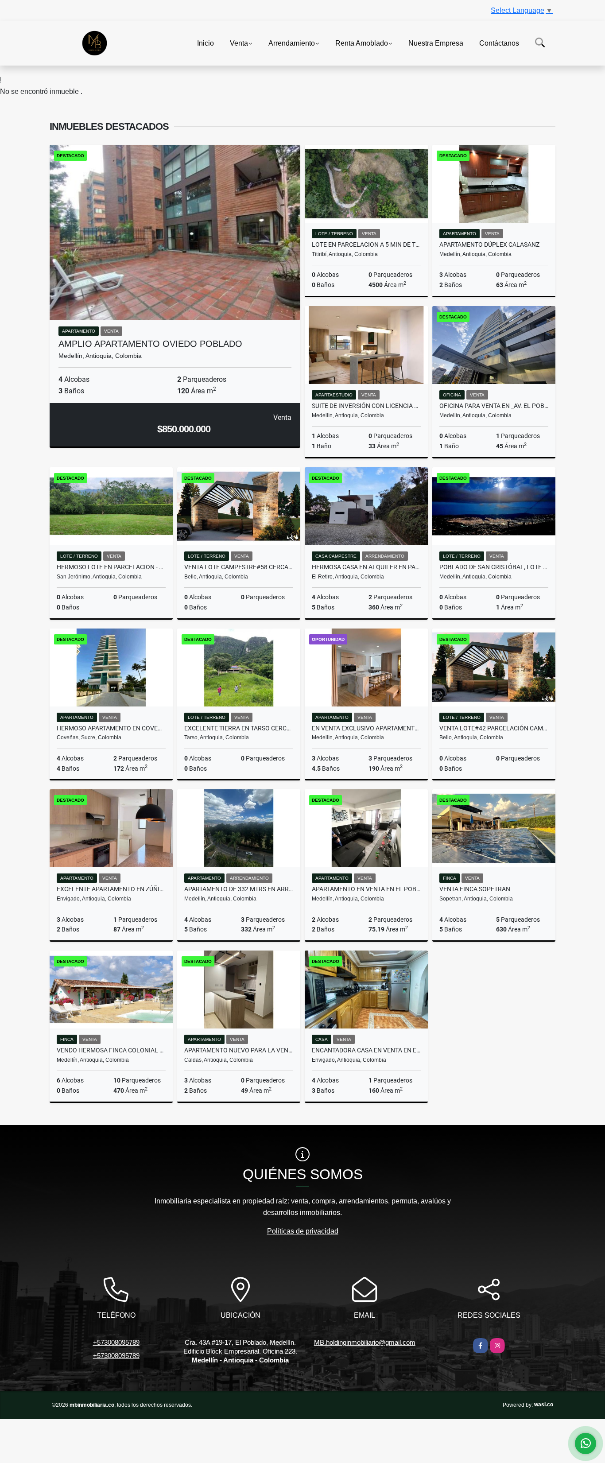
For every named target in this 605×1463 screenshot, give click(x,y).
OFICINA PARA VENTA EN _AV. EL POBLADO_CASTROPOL (493, 405)
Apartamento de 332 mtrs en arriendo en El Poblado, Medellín (238, 889)
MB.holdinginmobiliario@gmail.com (364, 1342)
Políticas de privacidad (302, 1231)
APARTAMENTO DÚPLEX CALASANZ (489, 244)
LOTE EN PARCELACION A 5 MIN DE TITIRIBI (366, 244)
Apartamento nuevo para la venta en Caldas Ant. (238, 1050)
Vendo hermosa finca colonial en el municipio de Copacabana (111, 1050)
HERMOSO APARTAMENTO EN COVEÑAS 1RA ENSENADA (111, 728)
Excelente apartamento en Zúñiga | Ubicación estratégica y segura (111, 889)
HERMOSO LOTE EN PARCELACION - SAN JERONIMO (111, 566)
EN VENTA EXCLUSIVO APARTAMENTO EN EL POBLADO (366, 728)
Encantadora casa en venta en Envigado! (366, 1050)
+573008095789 (116, 1342)
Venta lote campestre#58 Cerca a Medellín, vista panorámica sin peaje (238, 566)
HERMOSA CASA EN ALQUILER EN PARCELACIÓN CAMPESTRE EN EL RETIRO (366, 566)
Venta (239, 43)
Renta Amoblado (361, 43)
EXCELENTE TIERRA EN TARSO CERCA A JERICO (238, 728)
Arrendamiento (291, 43)
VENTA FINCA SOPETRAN (474, 889)
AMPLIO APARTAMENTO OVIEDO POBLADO (150, 344)
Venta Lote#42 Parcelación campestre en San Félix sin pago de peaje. (493, 728)
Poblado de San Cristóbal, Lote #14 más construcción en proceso (493, 566)
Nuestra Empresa (435, 43)
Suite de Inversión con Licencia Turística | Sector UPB (366, 405)
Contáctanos (499, 43)
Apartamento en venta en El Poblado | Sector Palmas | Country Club (366, 889)
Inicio (205, 43)
